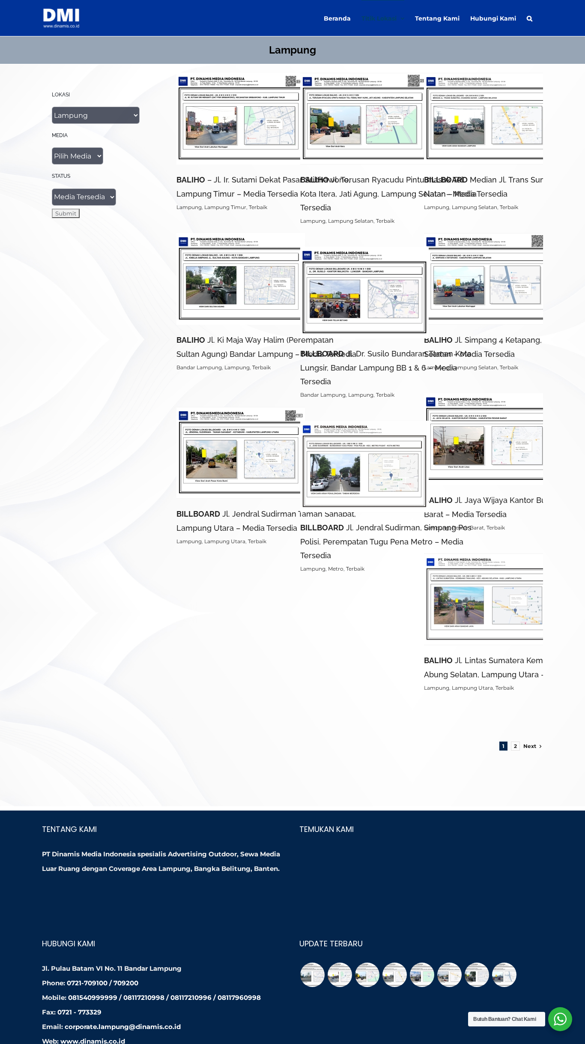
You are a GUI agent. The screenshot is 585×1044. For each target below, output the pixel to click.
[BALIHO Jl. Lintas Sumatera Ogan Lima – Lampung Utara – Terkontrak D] (422, 974)
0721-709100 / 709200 (102, 983)
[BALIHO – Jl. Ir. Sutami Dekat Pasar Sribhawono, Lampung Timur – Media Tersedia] (339, 974)
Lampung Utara (224, 541)
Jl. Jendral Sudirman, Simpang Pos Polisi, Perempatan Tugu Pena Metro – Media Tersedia (386, 541)
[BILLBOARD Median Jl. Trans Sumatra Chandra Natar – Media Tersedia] (394, 974)
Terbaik (258, 207)
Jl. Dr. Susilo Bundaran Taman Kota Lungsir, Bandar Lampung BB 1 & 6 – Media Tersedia (386, 367)
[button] (529, 18)
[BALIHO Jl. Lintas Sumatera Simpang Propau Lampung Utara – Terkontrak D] (449, 974)
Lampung (189, 207)
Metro (335, 568)
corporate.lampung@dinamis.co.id (123, 1027)
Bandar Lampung (199, 367)
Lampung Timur (225, 207)
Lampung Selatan (350, 221)
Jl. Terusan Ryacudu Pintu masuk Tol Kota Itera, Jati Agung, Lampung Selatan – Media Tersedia (388, 193)
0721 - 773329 (79, 1012)
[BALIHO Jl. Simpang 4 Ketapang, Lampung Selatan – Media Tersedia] (504, 974)
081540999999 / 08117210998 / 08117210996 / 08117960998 (164, 997)
